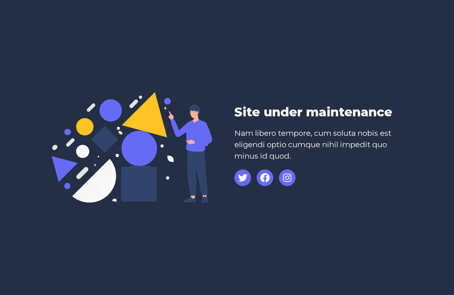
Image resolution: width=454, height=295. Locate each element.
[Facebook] (265, 177)
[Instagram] (287, 177)
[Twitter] (242, 177)
